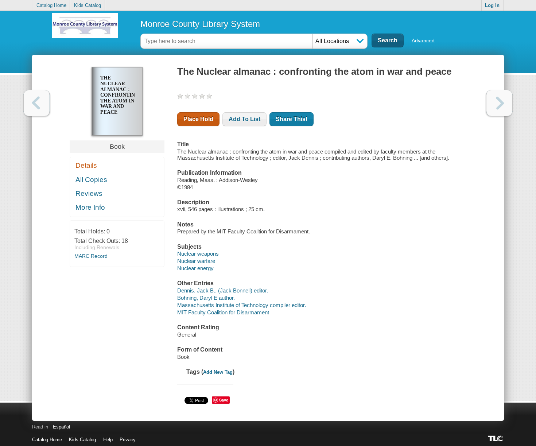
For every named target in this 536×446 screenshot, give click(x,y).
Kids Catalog (87, 5)
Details (86, 165)
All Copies (91, 179)
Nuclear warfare (196, 261)
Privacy (128, 439)
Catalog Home (51, 5)
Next (499, 103)
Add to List (244, 119)
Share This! (291, 119)
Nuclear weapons (198, 254)
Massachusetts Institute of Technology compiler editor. (241, 305)
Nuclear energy (195, 268)
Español (61, 427)
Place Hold (198, 119)
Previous (36, 103)
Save (223, 400)
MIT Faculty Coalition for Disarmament (223, 312)
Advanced (423, 40)
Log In (492, 5)
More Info (90, 207)
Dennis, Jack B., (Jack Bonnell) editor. (222, 290)
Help (108, 439)
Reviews (88, 193)
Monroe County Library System (200, 24)
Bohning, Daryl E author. (206, 298)
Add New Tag (218, 372)
